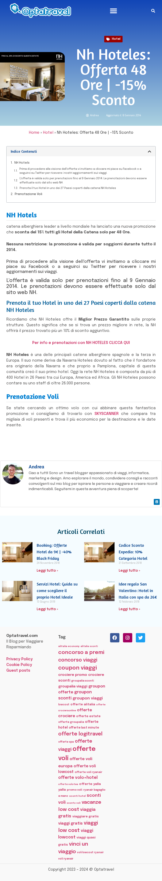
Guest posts (18, 670)
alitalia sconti (89, 646)
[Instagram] (127, 637)
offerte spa (66, 742)
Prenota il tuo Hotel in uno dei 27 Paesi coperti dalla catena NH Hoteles (68, 188)
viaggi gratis (70, 823)
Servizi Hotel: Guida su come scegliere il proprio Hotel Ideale (57, 590)
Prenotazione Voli (28, 194)
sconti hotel (77, 796)
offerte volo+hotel (78, 778)
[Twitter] (140, 637)
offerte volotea (68, 784)
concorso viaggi (77, 660)
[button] (113, 10)
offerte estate (88, 716)
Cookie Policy (19, 665)
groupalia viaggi (72, 686)
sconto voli (74, 803)
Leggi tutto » (47, 570)
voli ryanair (65, 858)
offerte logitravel (80, 734)
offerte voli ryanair (88, 772)
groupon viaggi (88, 698)
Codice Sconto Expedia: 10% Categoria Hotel (133, 552)
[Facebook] (114, 637)
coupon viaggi (77, 668)
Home (34, 133)
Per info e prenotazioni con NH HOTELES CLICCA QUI (81, 343)
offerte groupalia (71, 722)
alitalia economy (69, 646)
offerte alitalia (82, 704)
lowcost (63, 704)
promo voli (74, 789)
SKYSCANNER (106, 414)
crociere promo (72, 675)
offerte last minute (84, 727)
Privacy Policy (19, 659)
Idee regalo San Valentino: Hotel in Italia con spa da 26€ (138, 590)
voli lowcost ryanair (90, 852)
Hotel (116, 38)
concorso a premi (81, 652)
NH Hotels (22, 162)
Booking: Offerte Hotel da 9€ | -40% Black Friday (54, 552)
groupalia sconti (82, 680)
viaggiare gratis (85, 816)
